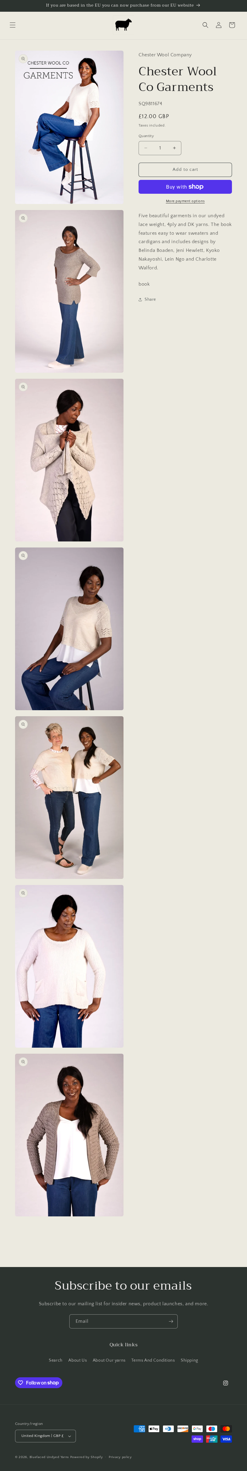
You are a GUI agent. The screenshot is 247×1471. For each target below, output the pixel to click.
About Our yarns (109, 1360)
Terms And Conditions (153, 1360)
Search (56, 1360)
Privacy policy (120, 1457)
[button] (12, 25)
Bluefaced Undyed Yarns (49, 1457)
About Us (77, 1360)
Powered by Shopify (86, 1457)
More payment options (185, 201)
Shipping (189, 1360)
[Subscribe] (170, 1321)
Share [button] (150, 299)
